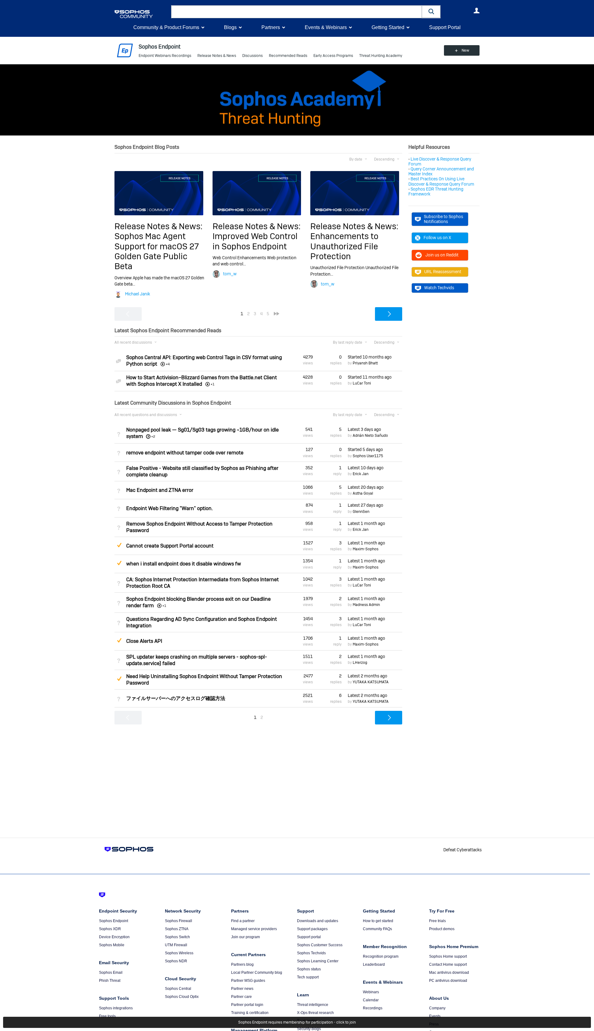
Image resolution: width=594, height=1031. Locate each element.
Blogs (230, 27)
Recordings (372, 1008)
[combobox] (296, 12)
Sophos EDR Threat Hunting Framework (435, 191)
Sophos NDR (176, 961)
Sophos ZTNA (176, 929)
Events (435, 1016)
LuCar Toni (362, 383)
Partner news (242, 988)
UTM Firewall (176, 945)
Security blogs (309, 1029)
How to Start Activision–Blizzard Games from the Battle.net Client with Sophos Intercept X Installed (201, 380)
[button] (431, 11)
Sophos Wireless (179, 953)
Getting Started (388, 27)
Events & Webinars (326, 27)
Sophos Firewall (178, 921)
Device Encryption (114, 937)
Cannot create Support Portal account (169, 546)
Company (437, 1008)
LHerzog (360, 662)
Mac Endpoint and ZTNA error (159, 490)
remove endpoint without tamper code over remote (184, 452)
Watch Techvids (439, 287)
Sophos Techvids (311, 953)
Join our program (245, 937)
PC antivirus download (448, 980)
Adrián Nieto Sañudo (370, 435)
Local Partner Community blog (256, 972)
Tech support (308, 977)
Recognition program (380, 956)
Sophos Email (111, 972)
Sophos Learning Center (317, 961)
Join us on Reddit (441, 255)
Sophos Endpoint (113, 921)
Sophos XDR (110, 929)
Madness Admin (366, 604)
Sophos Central (178, 988)
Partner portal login (247, 1005)
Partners (270, 27)
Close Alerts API (144, 641)
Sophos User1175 (368, 455)
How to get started (378, 921)
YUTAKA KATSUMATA (371, 682)
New (465, 50)
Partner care (241, 996)
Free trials (437, 921)
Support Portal (445, 27)
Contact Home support (448, 964)
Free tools (107, 1016)
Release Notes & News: (158, 226)
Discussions (252, 55)
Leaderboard (374, 964)
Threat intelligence (312, 1005)
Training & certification (250, 1013)
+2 (153, 436)
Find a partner (243, 921)
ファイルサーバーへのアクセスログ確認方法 (175, 698)
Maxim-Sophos (365, 549)
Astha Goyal (363, 493)
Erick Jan (360, 473)
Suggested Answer (119, 545)
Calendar (371, 1000)
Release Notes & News (216, 55)
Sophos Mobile (111, 945)
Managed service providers (254, 929)
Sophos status (309, 969)
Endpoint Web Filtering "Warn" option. (169, 508)
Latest (364, 429)
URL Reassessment (442, 271)
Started (370, 357)
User (476, 10)
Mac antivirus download (449, 972)
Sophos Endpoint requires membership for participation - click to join (297, 1022)
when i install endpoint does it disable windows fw (183, 564)
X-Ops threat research (315, 1013)
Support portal (309, 937)
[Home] (141, 14)
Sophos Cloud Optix (182, 996)
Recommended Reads (288, 55)
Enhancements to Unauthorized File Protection (344, 246)
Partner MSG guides (248, 980)
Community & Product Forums (166, 27)
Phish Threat (109, 980)
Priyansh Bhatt (365, 363)
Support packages (312, 929)
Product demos (441, 929)
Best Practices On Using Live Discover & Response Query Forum (441, 181)
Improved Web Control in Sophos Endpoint (255, 241)
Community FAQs (377, 929)
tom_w (230, 274)
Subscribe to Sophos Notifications (443, 219)
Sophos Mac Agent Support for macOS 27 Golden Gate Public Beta (156, 251)
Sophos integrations (116, 1008)
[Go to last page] (276, 314)
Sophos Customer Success (319, 945)
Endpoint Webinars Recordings (165, 55)
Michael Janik (137, 294)
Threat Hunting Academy (380, 55)
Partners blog (242, 964)
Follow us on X (437, 237)
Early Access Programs (333, 55)
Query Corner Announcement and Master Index (441, 171)
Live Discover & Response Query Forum (439, 161)
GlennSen (361, 511)
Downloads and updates (317, 921)
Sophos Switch (177, 937)
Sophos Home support (448, 956)
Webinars (371, 992)
